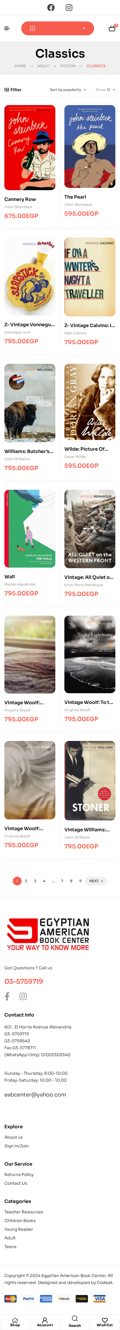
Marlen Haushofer (20, 584)
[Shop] (15, 1320)
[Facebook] (51, 7)
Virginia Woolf (17, 710)
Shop (15, 1325)
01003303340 (55, 1054)
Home (20, 66)
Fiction (67, 66)
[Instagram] (69, 7)
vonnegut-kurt (17, 332)
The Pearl (75, 197)
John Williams (17, 459)
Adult (43, 66)
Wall (9, 577)
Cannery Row (20, 199)
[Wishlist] (105, 1320)
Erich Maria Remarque (83, 585)
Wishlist (105, 1325)
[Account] (45, 1320)
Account (45, 1325)
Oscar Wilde (75, 456)
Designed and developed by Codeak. (76, 1282)
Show (101, 89)
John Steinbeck (18, 207)
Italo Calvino (75, 333)
